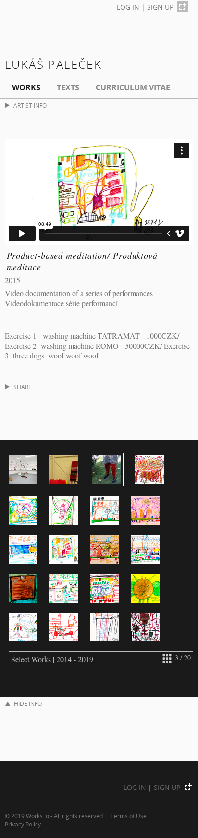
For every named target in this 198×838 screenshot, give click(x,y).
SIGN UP (160, 7)
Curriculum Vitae (133, 87)
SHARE (22, 387)
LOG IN (128, 7)
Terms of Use (129, 816)
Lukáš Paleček (53, 64)
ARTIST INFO (30, 105)
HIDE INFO (28, 704)
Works (26, 87)
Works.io (37, 816)
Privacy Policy (23, 824)
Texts (68, 87)
